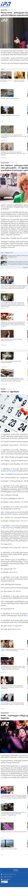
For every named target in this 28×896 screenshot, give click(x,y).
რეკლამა (16, 870)
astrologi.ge (3, 818)
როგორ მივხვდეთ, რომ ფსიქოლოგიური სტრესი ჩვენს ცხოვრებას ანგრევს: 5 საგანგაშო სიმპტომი (12, 703)
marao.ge (3, 691)
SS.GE (2, 69)
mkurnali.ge (3, 655)
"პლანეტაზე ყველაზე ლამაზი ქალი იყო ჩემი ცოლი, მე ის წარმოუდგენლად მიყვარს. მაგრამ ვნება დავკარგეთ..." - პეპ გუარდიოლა (14, 814)
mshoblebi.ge (3, 672)
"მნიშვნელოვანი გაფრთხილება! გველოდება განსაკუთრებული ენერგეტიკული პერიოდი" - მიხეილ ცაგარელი (13, 153)
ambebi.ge (3, 291)
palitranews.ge (4, 345)
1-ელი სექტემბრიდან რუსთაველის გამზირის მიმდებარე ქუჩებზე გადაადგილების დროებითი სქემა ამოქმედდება (14, 136)
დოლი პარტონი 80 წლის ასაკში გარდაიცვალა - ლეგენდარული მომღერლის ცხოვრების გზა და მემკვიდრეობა (12, 687)
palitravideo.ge (4, 140)
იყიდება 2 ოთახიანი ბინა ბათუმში (9, 848)
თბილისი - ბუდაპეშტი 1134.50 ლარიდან (10, 115)
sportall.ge (3, 801)
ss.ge (2, 837)
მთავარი (15, 869)
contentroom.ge (4, 366)
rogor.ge (2, 708)
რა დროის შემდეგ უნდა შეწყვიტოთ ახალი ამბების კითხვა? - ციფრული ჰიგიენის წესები (13, 650)
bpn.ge (2, 327)
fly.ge (2, 104)
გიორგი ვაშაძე (11, 471)
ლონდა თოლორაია (7, 527)
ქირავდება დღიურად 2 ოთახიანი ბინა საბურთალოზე (14, 831)
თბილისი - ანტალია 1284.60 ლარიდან (10, 98)
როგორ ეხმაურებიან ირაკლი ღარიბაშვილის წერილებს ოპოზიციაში (11, 340)
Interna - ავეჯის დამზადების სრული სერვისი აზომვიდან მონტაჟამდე (11, 362)
